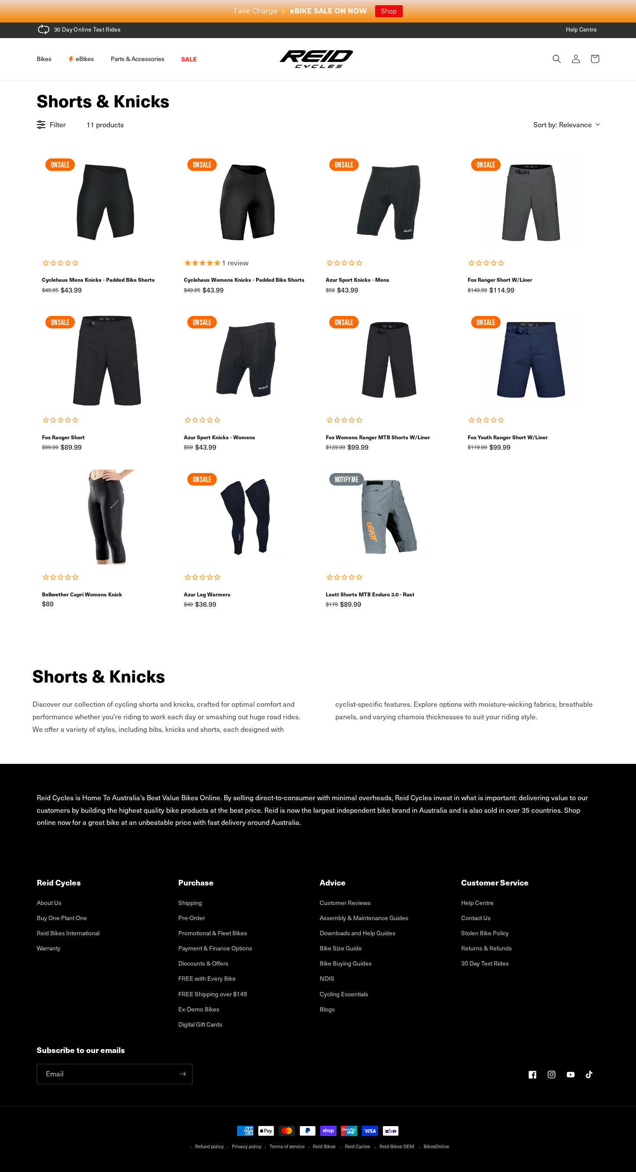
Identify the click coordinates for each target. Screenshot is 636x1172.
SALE (189, 59)
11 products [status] (105, 124)
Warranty (49, 948)
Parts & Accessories (137, 59)
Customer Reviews (345, 902)
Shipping (190, 902)
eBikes (84, 59)
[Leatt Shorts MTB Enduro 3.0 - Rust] (389, 517)
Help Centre (581, 29)
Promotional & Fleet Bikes (212, 933)
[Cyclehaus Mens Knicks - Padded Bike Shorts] (105, 202)
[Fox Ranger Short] (105, 359)
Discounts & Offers (203, 963)
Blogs (327, 1009)
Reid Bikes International (68, 933)
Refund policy (209, 1146)
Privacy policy (246, 1146)
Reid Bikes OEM (396, 1146)
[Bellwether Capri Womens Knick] (105, 517)
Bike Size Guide (341, 948)
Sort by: (562, 124)
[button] (47, 59)
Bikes (44, 59)
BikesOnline (436, 1146)
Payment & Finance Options (215, 948)
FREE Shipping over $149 (212, 994)
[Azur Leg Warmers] (247, 517)
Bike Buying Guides (346, 963)
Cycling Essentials (344, 994)
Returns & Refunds (486, 948)
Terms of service (287, 1146)
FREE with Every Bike (207, 978)
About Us (49, 902)
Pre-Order (191, 918)
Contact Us (476, 918)
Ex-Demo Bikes (198, 1009)
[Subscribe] (182, 1074)
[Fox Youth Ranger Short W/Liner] (531, 359)
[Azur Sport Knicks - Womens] (247, 359)
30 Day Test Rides (485, 963)
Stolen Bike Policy (485, 933)
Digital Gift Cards (200, 1024)
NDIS (327, 978)
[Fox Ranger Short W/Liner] (531, 202)
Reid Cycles (357, 1146)
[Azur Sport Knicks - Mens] (389, 202)
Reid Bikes (324, 1146)
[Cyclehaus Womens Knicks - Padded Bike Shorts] (247, 202)
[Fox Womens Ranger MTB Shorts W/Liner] (389, 359)
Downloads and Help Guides (357, 933)
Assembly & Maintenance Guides (364, 918)
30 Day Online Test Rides (87, 29)
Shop (389, 11)
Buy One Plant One (62, 918)
